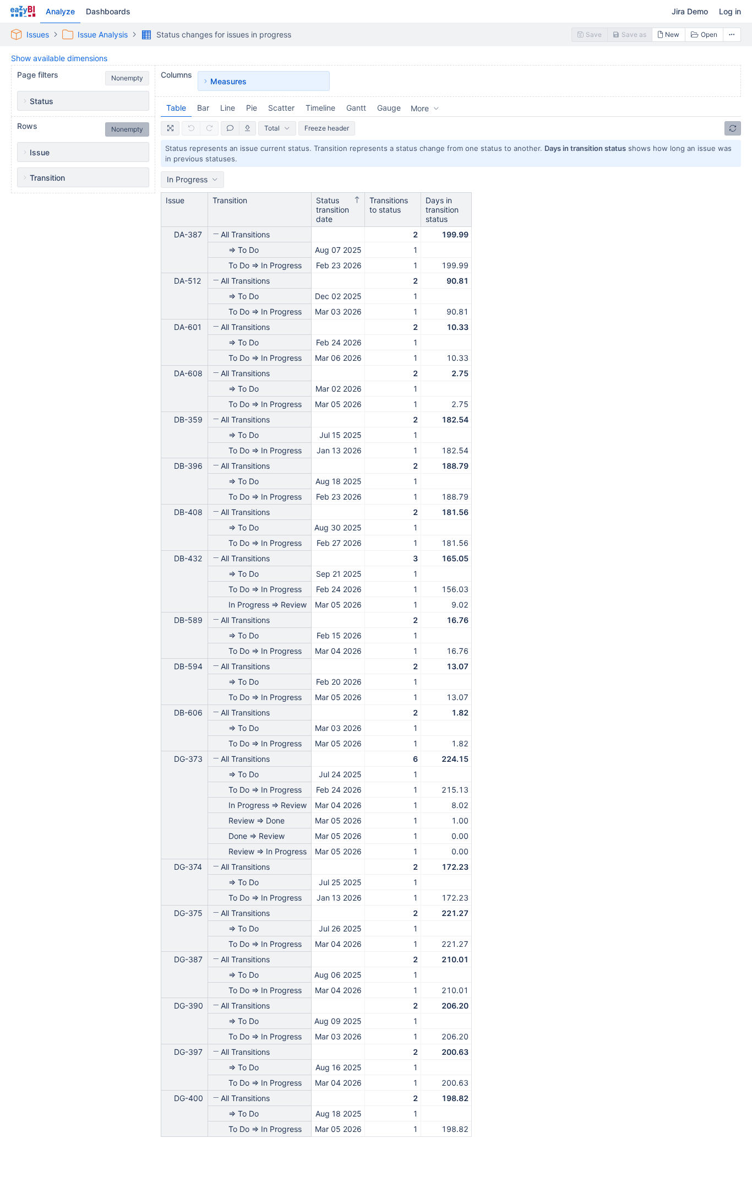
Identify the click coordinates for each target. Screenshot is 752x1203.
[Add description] (230, 128)
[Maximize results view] (170, 128)
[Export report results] (247, 128)
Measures (228, 81)
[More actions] (732, 35)
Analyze (60, 11)
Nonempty (127, 78)
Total (272, 128)
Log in (730, 11)
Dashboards (108, 11)
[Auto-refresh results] (732, 128)
